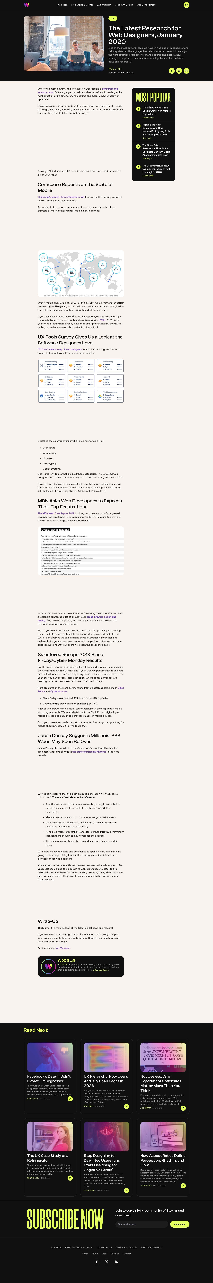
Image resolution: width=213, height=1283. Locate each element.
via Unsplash (63, 948)
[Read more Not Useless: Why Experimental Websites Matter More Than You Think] (183, 1108)
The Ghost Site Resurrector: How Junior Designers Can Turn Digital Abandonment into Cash (156, 150)
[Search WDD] (186, 5)
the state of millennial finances (89, 751)
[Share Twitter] (179, 71)
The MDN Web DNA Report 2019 (56, 513)
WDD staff (62, 964)
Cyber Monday (58, 691)
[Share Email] (186, 71)
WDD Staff (66, 960)
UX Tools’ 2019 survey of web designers (60, 349)
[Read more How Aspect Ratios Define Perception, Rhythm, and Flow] (183, 1185)
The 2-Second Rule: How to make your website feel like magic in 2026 (156, 169)
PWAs (102, 320)
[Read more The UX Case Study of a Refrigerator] (70, 1178)
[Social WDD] (96, 1261)
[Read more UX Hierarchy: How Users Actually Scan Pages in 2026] (126, 1106)
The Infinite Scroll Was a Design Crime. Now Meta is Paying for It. (156, 111)
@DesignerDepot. (101, 970)
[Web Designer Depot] (27, 5)
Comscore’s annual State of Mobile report (61, 197)
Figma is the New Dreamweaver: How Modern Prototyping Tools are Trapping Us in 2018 (156, 129)
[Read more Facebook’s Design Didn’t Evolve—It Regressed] (70, 1098)
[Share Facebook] (172, 71)
